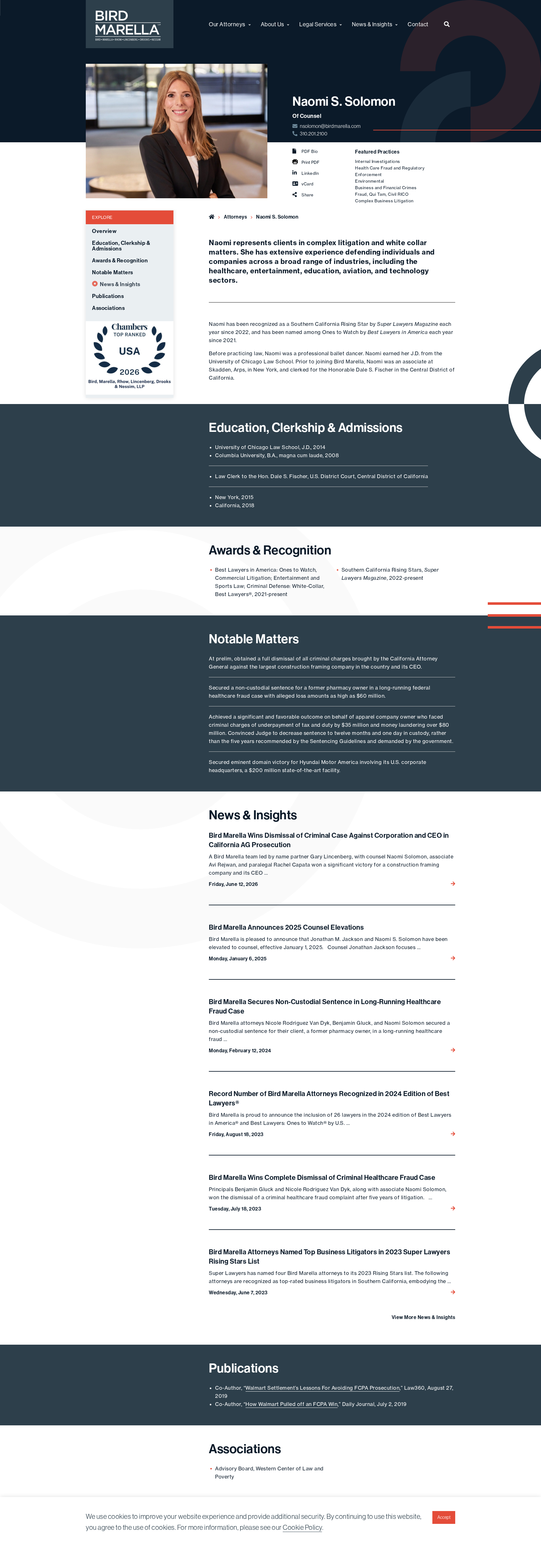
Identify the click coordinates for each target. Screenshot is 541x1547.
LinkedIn (310, 173)
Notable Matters (112, 272)
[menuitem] (447, 24)
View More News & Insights (424, 1317)
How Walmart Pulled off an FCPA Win (291, 1404)
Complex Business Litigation (384, 200)
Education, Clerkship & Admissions (121, 246)
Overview (104, 231)
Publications (108, 296)
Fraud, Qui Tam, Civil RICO (382, 194)
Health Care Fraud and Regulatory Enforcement (390, 171)
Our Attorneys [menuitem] (227, 24)
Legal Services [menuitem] (318, 24)
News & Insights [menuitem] (372, 24)
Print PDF (310, 162)
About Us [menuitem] (272, 24)
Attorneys (235, 217)
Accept (444, 1517)
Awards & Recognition (120, 260)
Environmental (369, 181)
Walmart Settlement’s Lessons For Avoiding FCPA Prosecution (322, 1388)
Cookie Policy (302, 1527)
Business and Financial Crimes (386, 187)
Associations (108, 308)
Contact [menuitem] (418, 24)
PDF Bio (309, 151)
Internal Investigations (377, 161)
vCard (307, 183)
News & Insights (120, 284)
